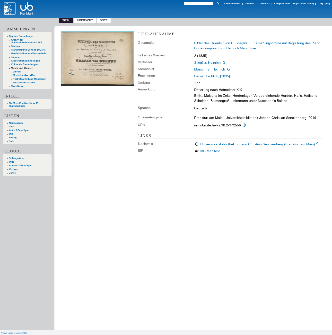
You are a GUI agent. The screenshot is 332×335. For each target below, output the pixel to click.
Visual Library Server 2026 (14, 333)
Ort (11, 133)
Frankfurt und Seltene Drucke (28, 49)
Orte (11, 161)
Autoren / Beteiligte (20, 165)
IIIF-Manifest (210, 151)
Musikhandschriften (24, 75)
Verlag (13, 137)
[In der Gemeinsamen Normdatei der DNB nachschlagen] (224, 62)
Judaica (15, 57)
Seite (103, 20)
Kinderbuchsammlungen (25, 60)
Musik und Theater (22, 68)
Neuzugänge (16, 123)
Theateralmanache (24, 82)
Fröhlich (212, 76)
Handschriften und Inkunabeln (28, 53)
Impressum (283, 3)
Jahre (12, 172)
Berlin (198, 76)
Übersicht (85, 20)
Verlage (13, 169)
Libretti (17, 71)
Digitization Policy (304, 3)
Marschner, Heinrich (209, 69)
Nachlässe (17, 86)
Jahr (11, 141)
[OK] (218, 3)
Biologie (16, 46)
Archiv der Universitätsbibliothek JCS (27, 41)
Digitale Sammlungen (21, 36)
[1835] (225, 76)
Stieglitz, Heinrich (207, 62)
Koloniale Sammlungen (24, 64)
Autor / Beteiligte (19, 130)
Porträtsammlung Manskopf (29, 79)
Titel (11, 126)
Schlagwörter (17, 158)
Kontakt (265, 3)
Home (250, 3)
